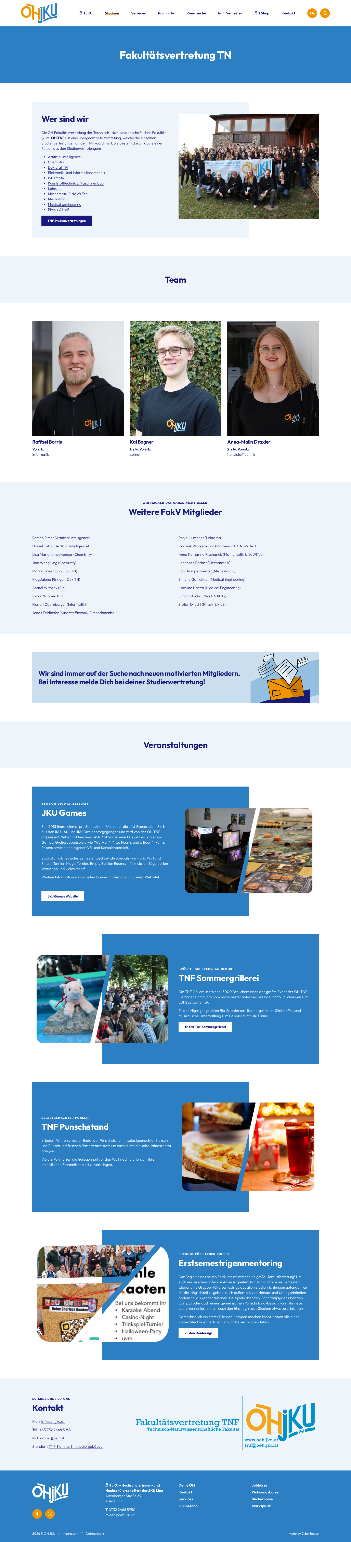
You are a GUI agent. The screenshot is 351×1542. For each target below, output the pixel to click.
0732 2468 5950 (122, 1509)
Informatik (56, 178)
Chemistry (56, 162)
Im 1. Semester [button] (230, 13)
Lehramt (55, 188)
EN (312, 13)
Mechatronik (58, 199)
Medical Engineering (64, 204)
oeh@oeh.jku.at (121, 1515)
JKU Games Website (63, 896)
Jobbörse (259, 1485)
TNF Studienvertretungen (67, 221)
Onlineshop (188, 1506)
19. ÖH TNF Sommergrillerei (205, 1027)
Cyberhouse (310, 1533)
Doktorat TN (58, 167)
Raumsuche (196, 13)
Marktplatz (261, 1506)
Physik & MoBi (59, 209)
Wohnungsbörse (265, 1492)
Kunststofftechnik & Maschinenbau (76, 183)
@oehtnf (57, 1438)
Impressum (70, 1533)
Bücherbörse (262, 1499)
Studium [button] (112, 13)
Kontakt (288, 13)
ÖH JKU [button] (86, 13)
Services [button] (138, 13)
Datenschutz (95, 1533)
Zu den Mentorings (198, 1333)
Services (186, 1499)
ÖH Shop (262, 13)
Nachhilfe (166, 13)
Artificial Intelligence (64, 156)
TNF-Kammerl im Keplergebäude (76, 1446)
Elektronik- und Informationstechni (75, 172)
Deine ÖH (187, 1485)
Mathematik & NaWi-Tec (68, 193)
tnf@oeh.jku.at (53, 1421)
